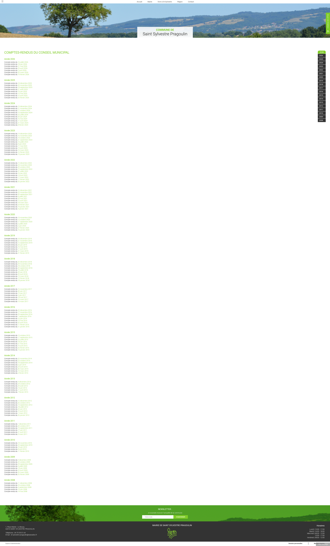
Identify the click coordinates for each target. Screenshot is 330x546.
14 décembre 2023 (25, 134)
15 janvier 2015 (23, 350)
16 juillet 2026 (23, 62)
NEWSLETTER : (165, 509)
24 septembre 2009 (25, 464)
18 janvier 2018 (23, 280)
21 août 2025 (23, 89)
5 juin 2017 (22, 295)
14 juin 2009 (22, 468)
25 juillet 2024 (23, 115)
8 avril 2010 (22, 449)
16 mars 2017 (23, 299)
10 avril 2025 (22, 96)
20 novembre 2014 (25, 359)
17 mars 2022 (23, 177)
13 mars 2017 (23, 301)
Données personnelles (295, 543)
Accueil (139, 2)
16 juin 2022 (22, 173)
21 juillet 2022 (23, 171)
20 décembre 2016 (25, 310)
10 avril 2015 (22, 346)
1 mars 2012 (22, 413)
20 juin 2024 (22, 117)
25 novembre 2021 (25, 192)
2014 (321, 99)
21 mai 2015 (22, 344)
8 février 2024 (23, 125)
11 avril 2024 (22, 121)
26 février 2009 (23, 474)
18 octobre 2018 (24, 266)
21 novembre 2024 (25, 108)
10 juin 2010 (22, 447)
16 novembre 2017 (25, 289)
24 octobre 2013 (24, 384)
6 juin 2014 (22, 365)
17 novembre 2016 (25, 312)
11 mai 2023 (22, 146)
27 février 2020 (23, 228)
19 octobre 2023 (24, 138)
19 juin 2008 (22, 489)
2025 (321, 59)
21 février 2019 (23, 253)
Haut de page (323, 544)
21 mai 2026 (22, 66)
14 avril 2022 (22, 175)
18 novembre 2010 (25, 443)
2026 (321, 55)
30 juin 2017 (22, 291)
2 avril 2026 (22, 70)
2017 (321, 88)
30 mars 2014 (23, 369)
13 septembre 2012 (25, 405)
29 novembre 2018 (25, 264)
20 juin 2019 (22, 245)
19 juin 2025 (22, 91)
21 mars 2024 (23, 123)
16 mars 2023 (23, 150)
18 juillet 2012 (23, 407)
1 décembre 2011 (24, 424)
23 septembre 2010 (25, 445)
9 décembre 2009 (24, 460)
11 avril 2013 (22, 390)
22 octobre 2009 (24, 462)
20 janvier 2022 (23, 181)
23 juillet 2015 (23, 339)
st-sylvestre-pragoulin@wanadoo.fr (24, 535)
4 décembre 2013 (24, 382)
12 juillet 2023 (23, 142)
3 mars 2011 (22, 434)
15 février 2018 (23, 278)
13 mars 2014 (23, 371)
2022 (321, 70)
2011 (321, 110)
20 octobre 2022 (24, 167)
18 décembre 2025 (25, 83)
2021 (321, 73)
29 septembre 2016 (25, 314)
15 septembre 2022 (25, 169)
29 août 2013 (23, 386)
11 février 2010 (23, 451)
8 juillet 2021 (22, 196)
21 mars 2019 (23, 251)
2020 (321, 77)
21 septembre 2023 (25, 140)
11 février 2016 (23, 325)
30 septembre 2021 (25, 194)
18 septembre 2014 (25, 363)
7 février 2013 (23, 392)
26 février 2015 (23, 348)
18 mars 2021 (23, 203)
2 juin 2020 (22, 226)
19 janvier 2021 (23, 207)
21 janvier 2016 (23, 327)
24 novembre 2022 (25, 165)
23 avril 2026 (22, 68)
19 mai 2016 (22, 320)
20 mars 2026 (23, 72)
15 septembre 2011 (25, 428)
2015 (321, 95)
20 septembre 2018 (25, 268)
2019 (321, 81)
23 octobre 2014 (24, 361)
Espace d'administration (13, 543)
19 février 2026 (23, 74)
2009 (321, 117)
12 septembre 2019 (25, 243)
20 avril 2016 (22, 323)
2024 (321, 63)
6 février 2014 (23, 373)
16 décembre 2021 (25, 190)
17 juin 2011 (22, 430)
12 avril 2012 (22, 411)
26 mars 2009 (23, 472)
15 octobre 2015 (24, 335)
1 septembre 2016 (24, 316)
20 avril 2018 (22, 274)
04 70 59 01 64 (20, 533)
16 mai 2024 (22, 119)
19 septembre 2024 (25, 113)
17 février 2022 (23, 179)
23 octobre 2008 (24, 485)
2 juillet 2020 (22, 224)
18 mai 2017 (22, 297)
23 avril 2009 (22, 470)
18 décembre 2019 (25, 239)
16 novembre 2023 (25, 136)
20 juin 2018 (22, 272)
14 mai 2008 (22, 491)
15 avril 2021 (22, 201)
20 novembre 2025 (25, 85)
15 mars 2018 (23, 276)
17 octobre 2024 (24, 110)
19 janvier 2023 (23, 154)
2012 (321, 106)
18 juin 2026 (22, 64)
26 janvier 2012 (23, 415)
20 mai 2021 (22, 198)
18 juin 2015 (22, 342)
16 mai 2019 (22, 247)
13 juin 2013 (22, 388)
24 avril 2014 (22, 367)
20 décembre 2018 (25, 262)
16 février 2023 (23, 152)
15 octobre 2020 (24, 220)
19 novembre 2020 (25, 218)
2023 (321, 66)
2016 (321, 91)
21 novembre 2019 (25, 241)
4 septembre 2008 (24, 487)
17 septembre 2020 (25, 222)
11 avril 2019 (22, 249)
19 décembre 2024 (25, 106)
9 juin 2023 (22, 144)
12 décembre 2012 (25, 401)
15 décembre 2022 (25, 163)
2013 (321, 102)
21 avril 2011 (22, 432)
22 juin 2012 (22, 409)
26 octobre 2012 (24, 403)
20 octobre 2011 (24, 426)
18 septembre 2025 (25, 87)
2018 (321, 84)
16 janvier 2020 (23, 230)
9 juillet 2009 (22, 466)
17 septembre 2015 (25, 337)
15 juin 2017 (22, 293)
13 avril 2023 (22, 148)
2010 (321, 113)
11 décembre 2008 (25, 483)
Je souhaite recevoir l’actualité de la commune (165, 513)
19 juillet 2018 (23, 270)
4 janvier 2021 (23, 209)
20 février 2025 (23, 98)
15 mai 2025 (22, 93)
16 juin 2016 (22, 318)
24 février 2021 (23, 205)
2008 (321, 120)
